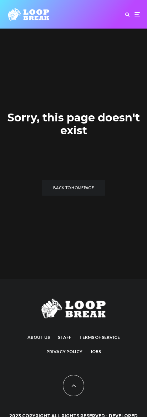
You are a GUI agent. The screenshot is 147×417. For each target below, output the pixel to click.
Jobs (95, 351)
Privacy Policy (64, 351)
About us (38, 337)
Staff (64, 337)
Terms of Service (99, 337)
